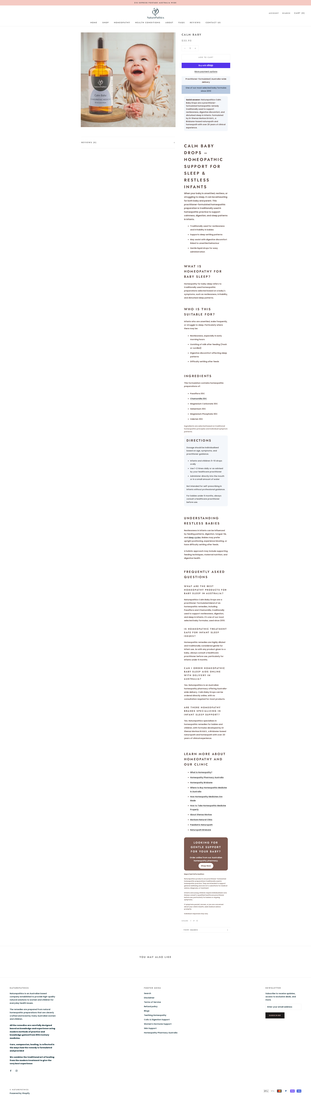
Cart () (299, 13)
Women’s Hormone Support (158, 1024)
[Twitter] (194, 920)
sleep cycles (194, 537)
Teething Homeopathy (155, 1015)
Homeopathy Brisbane (201, 782)
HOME (93, 22)
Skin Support (150, 1028)
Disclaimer (149, 997)
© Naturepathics (19, 1089)
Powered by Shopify (20, 1093)
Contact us (213, 22)
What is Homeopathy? (201, 772)
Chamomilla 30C (198, 398)
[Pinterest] (197, 920)
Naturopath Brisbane (200, 829)
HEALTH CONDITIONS (147, 22)
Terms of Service (152, 1002)
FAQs (181, 22)
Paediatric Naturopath (201, 824)
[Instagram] (16, 1070)
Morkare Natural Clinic (201, 819)
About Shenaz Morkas (201, 814)
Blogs (146, 1010)
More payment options (205, 71)
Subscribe (275, 1015)
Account (274, 13)
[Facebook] (190, 920)
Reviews (195, 22)
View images (191, 930)
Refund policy (151, 1006)
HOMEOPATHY (122, 22)
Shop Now (206, 865)
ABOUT (169, 22)
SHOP (105, 22)
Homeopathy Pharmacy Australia (207, 777)
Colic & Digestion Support (157, 1019)
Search (286, 13)
